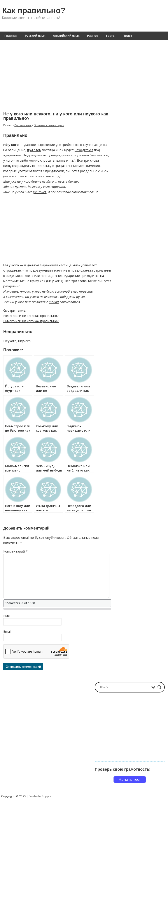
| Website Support (40, 796)
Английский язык (66, 36)
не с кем (44, 176)
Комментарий (15, 551)
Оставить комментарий (49, 125)
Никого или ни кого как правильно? (31, 321)
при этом (34, 150)
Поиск (127, 36)
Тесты (110, 36)
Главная (11, 36)
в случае (86, 144)
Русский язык (35, 36)
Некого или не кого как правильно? (31, 315)
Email (7, 631)
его (75, 291)
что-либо (21, 160)
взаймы (48, 181)
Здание (8, 186)
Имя (6, 615)
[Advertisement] (84, 72)
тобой (54, 302)
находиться (84, 150)
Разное (92, 36)
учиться (39, 192)
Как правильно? (33, 10)
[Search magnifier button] (159, 687)
